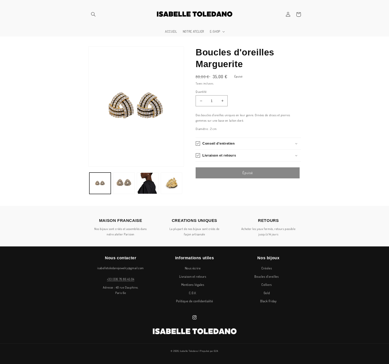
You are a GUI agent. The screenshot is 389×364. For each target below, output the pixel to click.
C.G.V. (193, 293)
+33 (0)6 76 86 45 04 (120, 279)
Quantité (201, 91)
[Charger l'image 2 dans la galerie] (124, 183)
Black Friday (268, 301)
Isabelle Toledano (189, 350)
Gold (267, 293)
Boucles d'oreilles (266, 276)
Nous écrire (193, 268)
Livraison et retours (192, 276)
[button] (93, 14)
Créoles (266, 268)
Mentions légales (192, 284)
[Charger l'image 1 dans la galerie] (100, 183)
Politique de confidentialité (194, 301)
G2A (216, 350)
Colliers (266, 284)
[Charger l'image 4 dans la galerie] (171, 183)
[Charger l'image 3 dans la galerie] (147, 183)
